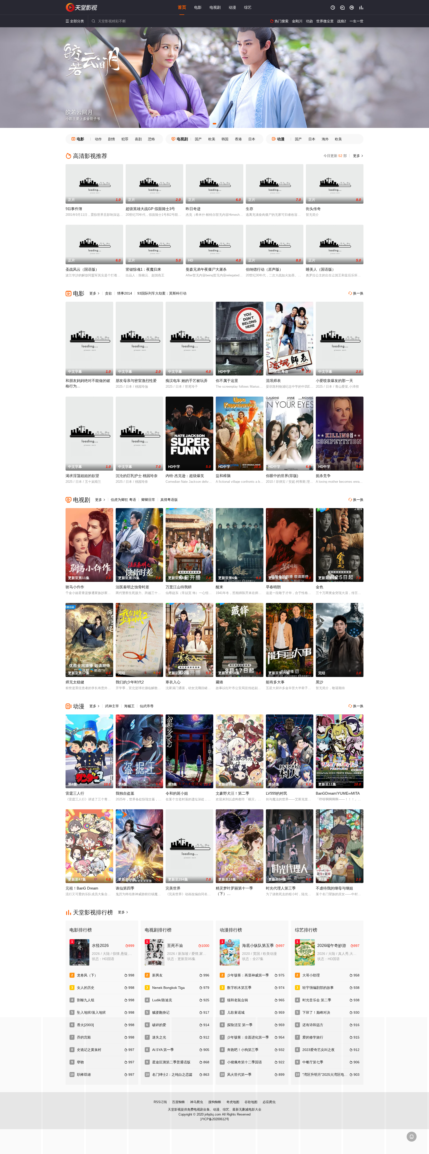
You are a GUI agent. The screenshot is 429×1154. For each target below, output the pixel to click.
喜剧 (138, 139)
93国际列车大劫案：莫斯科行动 (161, 293)
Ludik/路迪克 (162, 1000)
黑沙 (319, 682)
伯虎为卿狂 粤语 (123, 500)
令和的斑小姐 (177, 793)
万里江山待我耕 (179, 587)
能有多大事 (275, 682)
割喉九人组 (85, 1000)
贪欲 (108, 293)
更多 (357, 156)
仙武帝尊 (147, 706)
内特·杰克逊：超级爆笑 (185, 476)
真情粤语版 (169, 500)
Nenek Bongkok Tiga (168, 988)
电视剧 (215, 7)
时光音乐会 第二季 (316, 1000)
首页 (182, 7)
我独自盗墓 (125, 793)
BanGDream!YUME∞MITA (338, 793)
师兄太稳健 (75, 682)
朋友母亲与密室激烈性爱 (136, 380)
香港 (238, 139)
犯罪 (124, 139)
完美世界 (173, 888)
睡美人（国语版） (321, 269)
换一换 (356, 293)
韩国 (224, 139)
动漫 (232, 7)
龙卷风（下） (87, 975)
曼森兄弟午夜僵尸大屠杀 (206, 269)
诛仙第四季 (125, 888)
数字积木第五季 (239, 988)
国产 (198, 139)
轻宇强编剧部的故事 (318, 988)
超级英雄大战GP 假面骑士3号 (150, 209)
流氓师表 (273, 380)
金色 (319, 587)
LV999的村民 (276, 793)
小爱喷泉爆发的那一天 (334, 380)
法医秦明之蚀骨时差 (132, 587)
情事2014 (124, 293)
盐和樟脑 (223, 476)
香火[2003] (85, 1025)
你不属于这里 (227, 380)
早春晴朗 (273, 587)
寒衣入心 (173, 682)
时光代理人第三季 (281, 888)
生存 (249, 209)
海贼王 (129, 706)
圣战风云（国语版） (82, 269)
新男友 (157, 975)
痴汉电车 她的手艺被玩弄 (187, 380)
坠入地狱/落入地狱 (91, 1012)
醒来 (219, 587)
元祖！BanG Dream (82, 888)
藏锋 (219, 682)
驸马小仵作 (75, 587)
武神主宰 (112, 706)
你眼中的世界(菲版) (282, 476)
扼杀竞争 (323, 476)
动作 (98, 139)
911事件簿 (74, 209)
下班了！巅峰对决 (316, 1012)
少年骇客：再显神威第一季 (248, 975)
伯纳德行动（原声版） (264, 269)
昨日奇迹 (193, 209)
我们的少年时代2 (130, 682)
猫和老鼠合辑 (237, 1000)
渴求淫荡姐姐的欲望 (82, 476)
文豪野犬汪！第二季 (232, 793)
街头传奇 (313, 209)
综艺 (247, 7)
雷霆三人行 (75, 793)
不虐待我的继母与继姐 (334, 888)
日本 (251, 139)
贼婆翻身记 (161, 1012)
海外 (325, 139)
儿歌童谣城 (236, 1012)
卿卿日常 (148, 500)
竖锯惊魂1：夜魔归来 (143, 269)
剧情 (111, 139)
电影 (198, 7)
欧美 (211, 139)
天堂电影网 (82, 7)
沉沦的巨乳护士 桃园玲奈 (137, 476)
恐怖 (151, 139)
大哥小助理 (311, 975)
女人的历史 (85, 988)
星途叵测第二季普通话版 (171, 1062)
